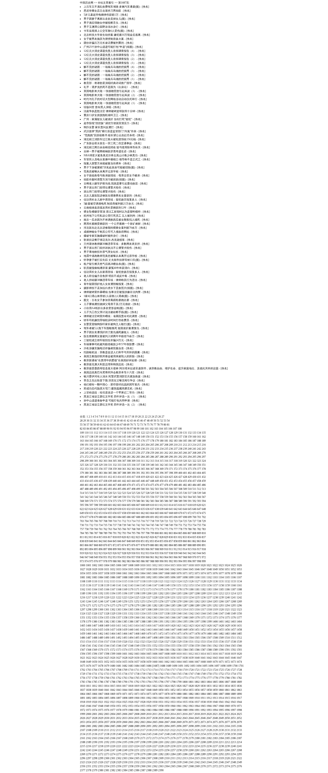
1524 (149, 641)
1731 (94, 673)
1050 (221, 569)
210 (176, 444)
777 (176, 529)
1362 (149, 617)
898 (110, 549)
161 (199, 436)
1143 (130, 585)
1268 (233, 601)
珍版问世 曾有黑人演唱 (97, 107)
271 (82, 456)
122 (143, 432)
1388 (142, 621)
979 (110, 561)
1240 (227, 597)
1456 (227, 629)
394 (152, 472)
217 (82, 448)
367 (152, 468)
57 (88, 424)
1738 (136, 673)
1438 (118, 629)
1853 (179, 690)
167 (101, 440)
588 (176, 501)
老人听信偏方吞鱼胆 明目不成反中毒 (105, 276)
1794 (149, 681)
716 (143, 521)
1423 (191, 625)
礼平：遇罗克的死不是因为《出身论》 (106, 87)
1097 (179, 577)
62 (104, 424)
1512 (239, 637)
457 (194, 481)
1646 (233, 657)
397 (166, 472)
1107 (239, 577)
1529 (179, 641)
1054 (82, 573)
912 (176, 549)
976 (96, 561)
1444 (155, 629)
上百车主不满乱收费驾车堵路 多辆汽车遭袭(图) (112, 6)
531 (162, 493)
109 (82, 432)
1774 (191, 677)
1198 (136, 593)
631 (124, 509)
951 (105, 557)
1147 (155, 585)
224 (115, 448)
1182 (203, 589)
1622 (88, 657)
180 (162, 440)
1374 (221, 617)
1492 (118, 637)
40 (121, 420)
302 (101, 460)
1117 (136, 581)
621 (204, 505)
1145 (142, 585)
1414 (136, 625)
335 (129, 464)
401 (185, 472)
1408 (100, 625)
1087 (118, 577)
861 (190, 541)
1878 (167, 694)
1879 (173, 694)
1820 (142, 685)
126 (162, 432)
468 (119, 485)
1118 (142, 581)
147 (133, 436)
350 (199, 464)
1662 (167, 661)
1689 (168, 665)
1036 (136, 569)
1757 (88, 677)
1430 (233, 625)
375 (190, 468)
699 (190, 517)
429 (190, 476)
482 (185, 485)
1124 (179, 581)
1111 (100, 581)
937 (166, 553)
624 (91, 509)
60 (98, 424)
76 (151, 424)
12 (112, 416)
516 (91, 493)
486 (204, 485)
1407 (94, 625)
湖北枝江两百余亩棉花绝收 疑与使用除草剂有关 (112, 147)
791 (115, 533)
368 (157, 468)
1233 (185, 597)
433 (82, 481)
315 (162, 460)
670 (180, 513)
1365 (167, 617)
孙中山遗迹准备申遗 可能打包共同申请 (107, 400)
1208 (197, 593)
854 (157, 541)
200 (129, 444)
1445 (161, 629)
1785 (94, 681)
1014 (167, 565)
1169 (124, 589)
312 (147, 460)
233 (157, 448)
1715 (161, 669)
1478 (197, 633)
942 (190, 553)
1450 (191, 629)
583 (152, 501)
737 (115, 525)
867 (91, 545)
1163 (88, 589)
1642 (209, 657)
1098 (185, 577)
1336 (155, 613)
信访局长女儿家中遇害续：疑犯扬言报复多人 (110, 199)
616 (180, 505)
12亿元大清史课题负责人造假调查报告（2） (110, 59)
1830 (203, 685)
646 (194, 509)
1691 (180, 665)
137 (87, 436)
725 (185, 521)
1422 (185, 625)
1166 (106, 589)
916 (194, 549)
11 (109, 416)
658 (124, 513)
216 (204, 444)
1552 (155, 645)
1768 (155, 677)
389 (129, 472)
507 (176, 489)
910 (166, 549)
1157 (215, 585)
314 (157, 460)
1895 (106, 698)
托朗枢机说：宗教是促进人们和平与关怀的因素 (112, 352)
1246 (100, 601)
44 (134, 420)
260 (157, 452)
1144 (136, 585)
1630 (136, 657)
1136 (88, 585)
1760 (106, 677)
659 (129, 513)
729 (204, 521)
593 (199, 501)
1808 (233, 681)
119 (129, 432)
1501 (173, 637)
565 (194, 497)
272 (87, 456)
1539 (239, 641)
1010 (142, 565)
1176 (167, 589)
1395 (185, 621)
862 (194, 541)
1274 (106, 605)
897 (105, 549)
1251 (130, 601)
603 (119, 505)
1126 (191, 581)
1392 (167, 621)
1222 (118, 597)
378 (204, 468)
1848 (149, 690)
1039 (155, 569)
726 (190, 521)
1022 (215, 565)
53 (165, 420)
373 (180, 468)
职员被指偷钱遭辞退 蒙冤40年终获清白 (107, 268)
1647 (239, 657)
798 (147, 533)
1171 (136, 589)
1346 (215, 613)
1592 (233, 649)
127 (166, 432)
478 (166, 485)
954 (119, 557)
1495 (136, 637)
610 (152, 505)
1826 (179, 685)
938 (171, 553)
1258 (173, 601)
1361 (142, 617)
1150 (173, 585)
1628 (124, 657)
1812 (94, 685)
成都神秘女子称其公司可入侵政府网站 (106, 231)
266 (185, 452)
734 (101, 525)
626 (101, 509)
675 (204, 513)
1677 (94, 665)
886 (180, 545)
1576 (136, 649)
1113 (112, 581)
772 (152, 529)
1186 (227, 589)
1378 (82, 621)
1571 (106, 649)
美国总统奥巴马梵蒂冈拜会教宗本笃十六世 (109, 372)
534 (176, 493)
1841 (106, 690)
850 (138, 541)
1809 (239, 681)
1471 (155, 633)
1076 (215, 573)
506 (171, 489)
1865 (88, 694)
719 (157, 521)
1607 (161, 653)
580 (138, 501)
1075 (209, 573)
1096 (173, 577)
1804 (209, 681)
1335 (149, 613)
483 (190, 485)
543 (91, 497)
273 (91, 456)
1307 (142, 609)
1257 (167, 601)
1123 (173, 581)
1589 (215, 649)
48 (148, 420)
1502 (179, 637)
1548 (130, 645)
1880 (179, 694)
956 (129, 557)
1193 (106, 593)
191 (87, 444)
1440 (130, 629)
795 (133, 533)
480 (176, 485)
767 (129, 529)
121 (138, 432)
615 (176, 505)
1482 (221, 633)
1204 (173, 593)
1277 (124, 605)
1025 (233, 565)
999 (204, 561)
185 (185, 440)
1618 (227, 653)
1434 (94, 629)
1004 (106, 565)
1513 (82, 641)
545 (101, 497)
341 (157, 464)
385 (110, 472)
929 (129, 553)
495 (119, 489)
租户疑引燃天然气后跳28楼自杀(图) (105, 263)
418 (138, 476)
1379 (88, 621)
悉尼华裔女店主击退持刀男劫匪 (102, 10)
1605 (149, 653)
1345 (209, 613)
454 (180, 481)
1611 (185, 653)
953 (115, 557)
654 (105, 513)
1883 (197, 694)
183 (176, 440)
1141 (118, 585)
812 (87, 537)
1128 (203, 581)
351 (204, 464)
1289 (197, 605)
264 (176, 452)
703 (82, 521)
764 (115, 529)
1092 (149, 577)
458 (199, 481)
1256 (161, 601)
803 (171, 533)
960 (147, 557)
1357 (118, 617)
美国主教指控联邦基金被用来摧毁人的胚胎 (109, 356)
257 (143, 452)
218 (87, 448)
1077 (221, 573)
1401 (221, 621)
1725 (221, 669)
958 (138, 557)
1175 (161, 589)
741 (133, 525)
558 (162, 497)
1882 (191, 694)
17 (129, 416)
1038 (149, 569)
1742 (161, 673)
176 (143, 440)
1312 (173, 609)
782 (199, 529)
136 (82, 436)
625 (96, 509)
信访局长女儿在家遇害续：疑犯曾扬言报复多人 (112, 272)
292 (180, 456)
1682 (124, 665)
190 (82, 444)
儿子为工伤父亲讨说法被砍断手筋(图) (106, 312)
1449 (185, 629)
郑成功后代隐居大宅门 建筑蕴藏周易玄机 (108, 388)
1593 (239, 649)
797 (143, 533)
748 (166, 525)
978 (105, 561)
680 (101, 517)
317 (171, 460)
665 (157, 513)
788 (101, 533)
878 (143, 545)
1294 (227, 605)
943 (194, 553)
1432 (82, 629)
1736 (124, 673)
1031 (106, 569)
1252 (136, 601)
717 (147, 521)
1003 (100, 565)
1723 (209, 669)
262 (166, 452)
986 (143, 561)
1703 (88, 669)
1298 (88, 609)
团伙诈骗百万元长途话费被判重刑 (104, 42)
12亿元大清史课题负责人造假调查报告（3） (110, 54)
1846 (136, 690)
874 (124, 545)
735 (105, 525)
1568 (88, 649)
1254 (149, 601)
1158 (221, 585)
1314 (185, 609)
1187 (233, 589)
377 (199, 468)
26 (159, 416)
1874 (142, 694)
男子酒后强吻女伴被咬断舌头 (101, 22)
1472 (161, 633)
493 (110, 489)
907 (152, 549)
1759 (100, 677)
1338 (167, 613)
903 (133, 549)
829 (166, 537)
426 (176, 476)
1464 (112, 633)
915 (190, 549)
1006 (118, 565)
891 (204, 545)
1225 (136, 597)
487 (82, 489)
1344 (203, 613)
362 (129, 468)
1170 (130, 589)
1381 (100, 621)
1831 (209, 685)
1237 (209, 597)
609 (147, 505)
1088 (124, 577)
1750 (209, 673)
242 (199, 448)
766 (124, 529)
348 (190, 464)
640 (166, 509)
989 (157, 561)
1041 (167, 569)
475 (152, 485)
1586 (197, 649)
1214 (233, 593)
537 (190, 493)
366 (147, 468)
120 (133, 432)
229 (138, 448)
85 (91, 428)
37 (111, 420)
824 (143, 537)
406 (82, 476)
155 (171, 436)
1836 (239, 685)
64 (111, 424)
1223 (124, 597)
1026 (239, 565)
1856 (197, 690)
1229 (161, 597)
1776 (203, 677)
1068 (167, 573)
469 (124, 485)
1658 (142, 661)
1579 (155, 649)
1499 (161, 637)
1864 (82, 694)
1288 (191, 605)
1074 (203, 573)
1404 (239, 621)
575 (115, 501)
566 (199, 497)
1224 (130, 597)
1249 (118, 601)
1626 (112, 657)
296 (199, 456)
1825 (173, 685)
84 (88, 428)
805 (180, 533)
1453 (209, 629)
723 (176, 521)
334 (124, 464)
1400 (215, 621)
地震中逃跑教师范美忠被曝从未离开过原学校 (110, 255)
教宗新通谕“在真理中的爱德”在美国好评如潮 (110, 360)
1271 (88, 605)
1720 (191, 669)
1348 (227, 613)
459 (204, 481)
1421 (179, 625)
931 (138, 553)
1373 (215, 617)
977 (101, 561)
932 (143, 553)
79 (161, 424)
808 (194, 533)
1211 (215, 593)
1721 (197, 669)
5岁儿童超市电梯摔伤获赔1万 (101, 14)
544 (96, 497)
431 (199, 476)
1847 (142, 690)
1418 (161, 625)
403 (194, 472)
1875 (149, 694)
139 (96, 436)
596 (87, 505)
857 (171, 541)
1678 (100, 665)
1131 (221, 581)
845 (115, 541)
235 (166, 448)
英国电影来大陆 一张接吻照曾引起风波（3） (110, 91)
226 (124, 448)
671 (185, 513)
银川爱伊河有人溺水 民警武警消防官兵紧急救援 (112, 376)
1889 (233, 694)
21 (142, 416)
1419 (167, 625)
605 (129, 505)
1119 (149, 581)
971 (199, 557)
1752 (221, 673)
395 (157, 472)
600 (105, 505)
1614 (203, 653)
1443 (149, 629)
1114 (118, 581)
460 (82, 485)
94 (121, 428)
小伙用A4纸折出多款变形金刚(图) (104, 308)
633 (133, 509)
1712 (142, 669)
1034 (124, 569)
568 (82, 501)
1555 (173, 645)
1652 (106, 661)
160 (194, 436)
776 (171, 529)
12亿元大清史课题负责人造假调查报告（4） (110, 50)
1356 (112, 617)
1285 (173, 605)
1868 (106, 694)
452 (171, 481)
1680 (112, 665)
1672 (227, 661)
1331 (124, 613)
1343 (197, 613)
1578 (149, 649)
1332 (130, 613)
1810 (82, 685)
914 (185, 549)
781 (194, 529)
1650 (94, 661)
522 (119, 493)
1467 (130, 633)
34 (101, 420)
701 (199, 517)
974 (87, 561)
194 (101, 444)
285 (147, 456)
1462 (100, 633)
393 (147, 472)
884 (171, 545)
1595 (88, 653)
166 (96, 440)
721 (166, 521)
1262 (197, 601)
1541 (88, 645)
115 (110, 432)
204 (147, 444)
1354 (100, 617)
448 (152, 481)
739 (124, 525)
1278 (130, 605)
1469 (142, 633)
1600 (118, 653)
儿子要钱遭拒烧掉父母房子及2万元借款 (107, 304)
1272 (94, 605)
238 (180, 448)
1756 (82, 677)
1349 (233, 613)
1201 (155, 593)
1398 (203, 621)
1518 (112, 641)
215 (199, 444)
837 (204, 537)
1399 (209, 621)
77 (155, 424)
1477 (191, 633)
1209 (203, 593)
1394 (179, 621)
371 (171, 468)
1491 (112, 637)
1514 (88, 641)
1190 (88, 593)
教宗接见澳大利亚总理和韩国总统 (104, 364)
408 (91, 476)
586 (166, 501)
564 (190, 497)
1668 (203, 661)
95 (124, 428)
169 (110, 440)
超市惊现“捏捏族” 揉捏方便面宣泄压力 (106, 123)
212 (185, 444)
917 (199, 549)
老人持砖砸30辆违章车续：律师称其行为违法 (110, 280)
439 (110, 481)
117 (119, 432)
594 (204, 501)
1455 (221, 629)
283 (138, 456)
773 (157, 529)
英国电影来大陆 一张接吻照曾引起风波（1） (110, 103)
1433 (88, 629)
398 (171, 472)
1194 (112, 593)
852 (147, 541)
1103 (215, 577)
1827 (185, 685)
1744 (173, 673)
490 (96, 489)
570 (91, 501)
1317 (203, 609)
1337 (161, 613)
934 (152, 553)
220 (96, 448)
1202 (161, 593)
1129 (209, 581)
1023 (221, 565)
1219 (100, 597)
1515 (94, 641)
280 (124, 456)
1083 (94, 577)
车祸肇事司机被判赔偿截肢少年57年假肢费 (109, 344)
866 (87, 545)
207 (162, 444)
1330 (118, 613)
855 (162, 541)
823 (138, 537)
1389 (149, 621)
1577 (142, 649)
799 (152, 533)
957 (133, 557)
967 (180, 557)
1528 (173, 641)
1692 (186, 665)
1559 (197, 645)
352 (82, 468)
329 (101, 464)
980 (115, 561)
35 (104, 420)
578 (129, 501)
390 (133, 472)
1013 (161, 565)
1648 (82, 661)
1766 (142, 677)
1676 (88, 665)
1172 (142, 589)
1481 (215, 633)
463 (96, 485)
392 (143, 472)
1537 (227, 641)
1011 (149, 565)
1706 (106, 669)
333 (119, 464)
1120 (155, 581)
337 (138, 464)
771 (147, 529)
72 (138, 424)
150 (147, 436)
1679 (106, 665)
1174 (155, 589)
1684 (136, 665)
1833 (221, 685)
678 (91, 517)
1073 (197, 573)
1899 (130, 698)
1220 (106, 597)
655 (110, 513)
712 (124, 521)
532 (166, 493)
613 (166, 505)
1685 (142, 665)
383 (101, 472)
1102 (209, 577)
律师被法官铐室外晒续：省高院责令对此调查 (110, 316)
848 (129, 541)
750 (176, 525)
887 (185, 545)
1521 (130, 641)
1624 (100, 657)
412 (110, 476)
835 (194, 537)
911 (171, 549)
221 (101, 448)
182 (171, 440)
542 (87, 497)
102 (151, 428)
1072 (191, 573)
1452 (203, 629)
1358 (124, 617)
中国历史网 (86, 2)
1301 (106, 609)
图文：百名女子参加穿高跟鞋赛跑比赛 (106, 300)
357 (105, 468)
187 (194, 440)
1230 (167, 597)
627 (105, 509)
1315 (191, 609)
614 (171, 505)
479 (171, 485)
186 (190, 440)
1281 (149, 605)
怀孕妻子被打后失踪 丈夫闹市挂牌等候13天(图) (112, 259)
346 (180, 464)
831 (176, 537)
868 (96, 545)
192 (91, 444)
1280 (142, 605)
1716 (167, 669)
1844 (124, 690)
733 (96, 525)
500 (143, 489)
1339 (173, 613)
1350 (239, 613)
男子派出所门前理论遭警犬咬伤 (102, 187)
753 (190, 525)
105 (166, 428)
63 (108, 424)
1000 (82, 565)
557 (157, 497)
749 (171, 525)
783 (204, 529)
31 (91, 420)
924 (105, 553)
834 (190, 537)
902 (129, 549)
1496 (142, 637)
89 (104, 428)
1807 (227, 681)
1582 (173, 649)
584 (157, 501)
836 (199, 537)
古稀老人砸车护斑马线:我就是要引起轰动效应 (111, 183)
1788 (112, 681)
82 (81, 428)
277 (110, 456)
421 (152, 476)
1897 (118, 698)
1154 (197, 585)
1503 (185, 637)
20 (139, 416)
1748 (197, 673)
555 (147, 497)
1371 (203, 617)
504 (162, 489)
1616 (215, 653)
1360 (136, 617)
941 (185, 553)
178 (152, 440)
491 (101, 489)
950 (101, 557)
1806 (221, 681)
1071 (185, 573)
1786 (100, 681)
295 (194, 456)
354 (91, 468)
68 (124, 424)
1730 (88, 673)
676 (82, 517)
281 (129, 456)
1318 (209, 609)
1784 (88, 681)
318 (176, 460)
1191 (94, 593)
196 (110, 444)
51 (158, 420)
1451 (197, 629)
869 (101, 545)
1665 (185, 661)
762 (105, 529)
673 (194, 513)
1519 (118, 641)
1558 (191, 645)
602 (115, 505)
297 (204, 456)
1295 (233, 605)
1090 (136, 577)
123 (147, 432)
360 (119, 468)
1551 (149, 645)
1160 (233, 585)
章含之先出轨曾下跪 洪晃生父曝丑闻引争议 (109, 380)
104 (161, 428)
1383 (112, 621)
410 (101, 476)
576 (119, 501)
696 (176, 517)
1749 (203, 673)
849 (133, 541)
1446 (167, 629)
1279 (136, 605)
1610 (179, 653)
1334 (142, 613)
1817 (124, 685)
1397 (197, 621)
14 (119, 416)
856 (166, 541)
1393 (173, 621)
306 (119, 460)
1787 (106, 681)
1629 (130, 657)
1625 (106, 657)
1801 (191, 681)
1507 (209, 637)
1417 (155, 625)
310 (138, 460)
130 (180, 432)
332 (115, 464)
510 (190, 489)
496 (124, 489)
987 (147, 561)
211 (180, 444)
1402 (227, 621)
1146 (149, 585)
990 (162, 561)
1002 (94, 565)
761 (101, 529)
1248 (112, 601)
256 (138, 452)
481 (180, 485)
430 (194, 476)
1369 (191, 617)
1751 (215, 673)
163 (82, 440)
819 (119, 537)
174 (133, 440)
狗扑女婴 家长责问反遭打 (99, 127)
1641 (203, 657)
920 (87, 553)
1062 (130, 573)
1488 (94, 637)
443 (129, 481)
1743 (167, 673)
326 (87, 464)
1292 (215, 605)
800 (157, 533)
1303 (118, 609)
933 (147, 553)
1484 (233, 633)
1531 (191, 641)
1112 (106, 581)
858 (176, 541)
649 (82, 513)
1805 (215, 681)
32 (94, 420)
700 (194, 517)
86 (94, 428)
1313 (179, 609)
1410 (112, 625)
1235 (197, 597)
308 (129, 460)
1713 (149, 669)
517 (96, 493)
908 (157, 549)
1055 (88, 573)
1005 (112, 565)
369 (162, 468)
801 (162, 533)
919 (82, 553)
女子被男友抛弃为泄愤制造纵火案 (104, 38)
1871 (124, 694)
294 (190, 456)
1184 (215, 589)
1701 (241, 665)
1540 (82, 645)
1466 (124, 633)
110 (87, 432)
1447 (173, 629)
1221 (112, 597)
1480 (209, 633)
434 (87, 481)
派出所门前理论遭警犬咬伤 (100, 191)
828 (162, 537)
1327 (100, 613)
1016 (179, 565)
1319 (215, 609)
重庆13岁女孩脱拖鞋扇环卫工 (101, 115)
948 (91, 557)
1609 (173, 653)
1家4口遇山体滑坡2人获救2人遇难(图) (106, 296)
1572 (112, 649)
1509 (221, 637)
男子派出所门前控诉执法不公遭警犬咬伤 (108, 247)
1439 (124, 629)
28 (81, 420)
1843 (118, 690)
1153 (191, 585)
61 (101, 424)
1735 (118, 673)
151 (152, 436)
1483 (227, 633)
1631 (142, 657)
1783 (82, 681)
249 (105, 452)
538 (194, 493)
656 (115, 513)
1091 (142, 577)
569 (87, 501)
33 (98, 420)
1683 (130, 665)
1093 (155, 577)
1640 (197, 657)
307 (124, 460)
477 (162, 485)
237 (176, 448)
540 (204, 493)
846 (119, 541)
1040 (161, 569)
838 (82, 541)
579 (133, 501)
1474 (173, 633)
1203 (167, 593)
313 (152, 460)
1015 (173, 565)
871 (110, 545)
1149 (167, 585)
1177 (173, 589)
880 (152, 545)
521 (115, 493)
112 (96, 432)
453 (176, 481)
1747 (191, 673)
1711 (136, 669)
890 (199, 545)
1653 (112, 661)
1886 (215, 694)
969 (190, 557)
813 (91, 537)
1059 (112, 573)
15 (122, 416)
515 (87, 493)
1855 (191, 690)
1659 (149, 661)
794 (129, 533)
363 (133, 468)
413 (115, 476)
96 (128, 428)
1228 (155, 597)
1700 (235, 665)
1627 (118, 657)
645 (190, 509)
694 (166, 517)
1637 (179, 657)
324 (204, 460)
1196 (124, 593)
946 (82, 557)
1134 (239, 581)
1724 (215, 669)
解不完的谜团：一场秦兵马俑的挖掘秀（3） (110, 71)
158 (185, 436)
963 (162, 557)
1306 (136, 609)
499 (138, 489)
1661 (161, 661)
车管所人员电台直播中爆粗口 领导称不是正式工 (112, 159)
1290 (203, 605)
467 (115, 485)
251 (115, 452)
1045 (191, 569)
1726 (227, 669)
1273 (100, 605)
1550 (142, 645)
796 (138, 533)
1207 (191, 593)
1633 (155, 657)
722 (171, 521)
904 (138, 549)
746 (157, 525)
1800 (185, 681)
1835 (233, 685)
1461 (94, 633)
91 (111, 428)
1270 (82, 605)
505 (166, 489)
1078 (227, 573)
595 (82, 505)
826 (152, 537)
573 (105, 501)
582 (147, 501)
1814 (106, 685)
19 (136, 416)
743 (143, 525)
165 (91, 440)
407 (87, 476)
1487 (88, 637)
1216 (82, 597)
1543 (100, 645)
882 (162, 545)
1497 (149, 637)
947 (87, 557)
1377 (239, 617)
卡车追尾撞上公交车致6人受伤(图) (104, 30)
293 (185, 456)
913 (180, 549)
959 (143, 557)
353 (87, 468)
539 (199, 493)
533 (171, 493)
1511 (233, 637)
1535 (215, 641)
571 (96, 501)
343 (166, 464)
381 (91, 472)
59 (94, 424)
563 (185, 497)
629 (115, 509)
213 (190, 444)
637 (152, 509)
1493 (124, 637)
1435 (100, 629)
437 (101, 481)
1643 (215, 657)
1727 (233, 669)
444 (133, 481)
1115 (124, 581)
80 (165, 424)
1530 (185, 641)
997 (194, 561)
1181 (197, 589)
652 (96, 513)
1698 (223, 665)
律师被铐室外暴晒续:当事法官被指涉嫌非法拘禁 (112, 292)
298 (82, 460)
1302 (112, 609)
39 (118, 420)
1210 (209, 593)
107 (175, 428)
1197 (130, 593)
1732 (100, 673)
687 (133, 517)
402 (190, 472)
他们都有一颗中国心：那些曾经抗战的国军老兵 (112, 384)
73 (141, 424)
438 (105, 481)
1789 (118, 681)
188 (199, 440)
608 (143, 505)
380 (87, 472)
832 (180, 537)
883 (166, 545)
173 (129, 440)
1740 (149, 673)
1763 (124, 677)
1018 (191, 565)
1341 (185, 613)
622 (82, 509)
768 (133, 529)
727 (194, 521)
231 (147, 448)
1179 (185, 589)
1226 (142, 597)
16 (126, 416)
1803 (203, 681)
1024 (227, 565)
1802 (197, 681)
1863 (239, 690)
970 (194, 557)
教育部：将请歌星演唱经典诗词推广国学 (108, 83)
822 (133, 537)
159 (190, 436)
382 (96, 472)
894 (91, 549)
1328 (106, 613)
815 (101, 537)
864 (204, 541)
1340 (179, 613)
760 (96, 529)
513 (204, 489)
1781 (233, 677)
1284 (167, 605)
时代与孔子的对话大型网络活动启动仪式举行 (110, 99)
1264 (209, 601)
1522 (136, 641)
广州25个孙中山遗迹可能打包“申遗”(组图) (108, 46)
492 (105, 489)
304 (110, 460)
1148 (161, 585)
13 (116, 416)
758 (87, 529)
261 (162, 452)
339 (147, 464)
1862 (233, 690)
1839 (94, 690)
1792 (136, 681)
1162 (82, 589)
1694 (198, 665)
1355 (106, 617)
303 (105, 460)
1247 (106, 601)
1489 (100, 637)
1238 (215, 597)
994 (180, 561)
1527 (167, 641)
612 (162, 505)
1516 (100, 641)
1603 (136, 653)
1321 (227, 609)
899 (115, 549)
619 (194, 505)
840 (91, 541)
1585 (191, 649)
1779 (221, 677)
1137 (94, 585)
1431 (239, 625)
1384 (118, 621)
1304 (124, 609)
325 (82, 464)
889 (194, 545)
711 (119, 521)
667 (166, 513)
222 (105, 448)
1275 (112, 605)
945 (204, 553)
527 (143, 493)
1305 (130, 609)
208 (166, 444)
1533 (203, 641)
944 (199, 553)
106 (170, 428)
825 (147, 537)
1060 (118, 573)
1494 (130, 637)
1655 (124, 661)
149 (143, 436)
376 (194, 468)
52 (161, 420)
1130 (215, 581)
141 (105, 436)
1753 (227, 673)
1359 (130, 617)
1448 (179, 629)
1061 (124, 573)
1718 (179, 669)
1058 (106, 573)
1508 (215, 637)
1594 (82, 653)
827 (157, 537)
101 (147, 428)
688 (138, 517)
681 (105, 517)
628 (110, 509)
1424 (197, 625)
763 (110, 529)
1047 (203, 569)
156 (176, 436)
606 (133, 505)
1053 (239, 569)
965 (171, 557)
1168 (118, 589)
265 (180, 452)
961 (152, 557)
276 (105, 456)
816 (105, 537)
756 (204, 525)
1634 (161, 657)
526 (138, 493)
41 (124, 420)
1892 (88, 698)
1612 (191, 653)
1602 (130, 653)
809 (199, 533)
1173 (149, 589)
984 (133, 561)
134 (199, 432)
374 (185, 468)
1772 (179, 677)
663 (147, 513)
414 (119, 476)
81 (168, 424)
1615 (209, 653)
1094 (161, 577)
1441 (136, 629)
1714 (155, 669)
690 (147, 517)
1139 (106, 585)
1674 (239, 661)
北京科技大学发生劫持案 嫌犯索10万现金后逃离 (112, 34)
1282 (155, 605)
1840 (100, 690)
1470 (149, 633)
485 (199, 485)
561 (176, 497)
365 (143, 468)
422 (157, 476)
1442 (142, 629)
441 (119, 481)
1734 (112, 673)
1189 (82, 593)
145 (124, 436)
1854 (185, 690)
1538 (233, 641)
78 (158, 424)
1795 (155, 681)
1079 (233, 573)
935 (157, 553)
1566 (239, 645)
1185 (221, 589)
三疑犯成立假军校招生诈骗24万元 (104, 340)
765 (119, 529)
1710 (130, 669)
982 (124, 561)
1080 (239, 573)
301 (96, 460)
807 (190, 533)
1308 (149, 609)
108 (180, 428)
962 (157, 557)
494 (115, 489)
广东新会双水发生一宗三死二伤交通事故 (108, 143)
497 (129, 489)
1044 (185, 569)
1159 (227, 585)
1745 (179, 673)
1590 (221, 649)
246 (91, 452)
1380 (94, 621)
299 (87, 460)
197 (115, 444)
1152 (185, 585)
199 (124, 444)
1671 (221, 661)
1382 (106, 621)
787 (96, 533)
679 (96, 517)
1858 (209, 690)
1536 (221, 641)
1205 (179, 593)
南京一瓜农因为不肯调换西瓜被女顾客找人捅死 (112, 219)
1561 (209, 645)
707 (101, 521)
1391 (161, 621)
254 (129, 452)
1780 (227, 677)
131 (185, 432)
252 (119, 452)
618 (190, 505)
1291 (209, 605)
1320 (221, 609)
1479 (203, 633)
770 (143, 529)
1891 (82, 698)
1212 (221, 593)
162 (204, 436)
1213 (227, 593)
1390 (155, 621)
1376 (233, 617)
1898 (124, 698)
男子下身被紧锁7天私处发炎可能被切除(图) (109, 167)
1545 (112, 645)
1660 (155, 661)
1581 (167, 649)
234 (162, 448)
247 (96, 452)
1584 (185, 649)
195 (105, 444)
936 (162, 553)
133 (194, 432)
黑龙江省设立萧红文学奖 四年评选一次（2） (110, 404)
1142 (124, 585)
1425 (203, 625)
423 (162, 476)
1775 (197, 677)
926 (115, 553)
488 (87, 489)
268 (194, 452)
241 (194, 448)
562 (180, 497)
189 (204, 440)
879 (147, 545)
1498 (155, 637)
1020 (203, 565)
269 (199, 452)
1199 (142, 593)
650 (87, 513)
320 (185, 460)
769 (138, 529)
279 (119, 456)
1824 (167, 685)
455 (185, 481)
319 (180, 460)
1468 (136, 633)
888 (190, 545)
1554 (167, 645)
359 (115, 468)
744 (147, 525)
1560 (203, 645)
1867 (100, 694)
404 (199, 472)
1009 (136, 565)
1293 (221, 605)
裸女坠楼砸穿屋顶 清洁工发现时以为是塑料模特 (112, 211)
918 (204, 549)
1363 (155, 617)
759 (91, 529)
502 (152, 489)
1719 (185, 669)
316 (166, 460)
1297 (82, 609)
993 (176, 561)
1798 (173, 681)
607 (138, 505)
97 (131, 428)
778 (180, 529)
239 (185, 448)
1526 (161, 641)
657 (119, 513)
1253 (142, 601)
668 (171, 513)
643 (180, 509)
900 (119, 549)
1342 (191, 613)
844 (110, 541)
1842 (112, 690)
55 (81, 424)
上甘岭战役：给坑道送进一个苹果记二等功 (109, 392)
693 (162, 517)
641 (171, 509)
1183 (209, 589)
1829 (197, 685)
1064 (142, 573)
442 (124, 481)
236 (171, 448)
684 (119, 517)
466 (110, 485)
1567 (82, 649)
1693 (192, 665)
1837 (82, 690)
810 (204, 533)
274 (96, 456)
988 (152, 561)
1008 (130, 565)
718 (152, 521)
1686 (149, 665)
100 (142, 428)
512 (199, 489)
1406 (88, 625)
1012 (155, 565)
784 (82, 533)
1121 (161, 581)
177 (147, 440)
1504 (191, 637)
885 (176, 545)
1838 (88, 690)
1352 (88, 617)
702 (204, 517)
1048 (209, 569)
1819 (136, 685)
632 (129, 509)
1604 (142, 653)
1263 (203, 601)
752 (185, 525)
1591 (227, 649)
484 (194, 485)
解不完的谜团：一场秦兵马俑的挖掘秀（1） (110, 79)
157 (180, 436)
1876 (155, 694)
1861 (227, 690)
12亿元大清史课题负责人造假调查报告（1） (110, 63)
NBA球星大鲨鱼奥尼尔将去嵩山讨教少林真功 (111, 155)
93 (118, 428)
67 (121, 424)
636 (147, 509)
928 (124, 553)
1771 (173, 677)
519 (105, 493)
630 (119, 509)
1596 (94, 653)
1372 (209, 617)
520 (110, 493)
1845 (130, 690)
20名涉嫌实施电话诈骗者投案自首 (104, 348)
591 (190, 501)
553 (138, 497)
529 (152, 493)
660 (133, 513)
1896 (112, 698)
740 (129, 525)
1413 (130, 625)
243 (204, 448)
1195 (118, 593)
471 (133, 485)
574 (110, 501)
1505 (197, 637)
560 (171, 497)
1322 (233, 609)
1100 (197, 577)
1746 (185, 673)
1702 (82, 669)
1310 (161, 609)
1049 (215, 569)
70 (131, 424)
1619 (233, 653)
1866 (94, 694)
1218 (94, 597)
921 (91, 553)
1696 (211, 665)
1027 (82, 569)
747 (162, 525)
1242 (239, 597)
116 (115, 432)
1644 (221, 657)
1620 (239, 653)
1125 (185, 581)
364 (138, 468)
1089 (130, 577)
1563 (221, 645)
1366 (173, 617)
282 (133, 456)
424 (166, 476)
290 (171, 456)
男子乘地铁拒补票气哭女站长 (101, 251)
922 (96, 553)
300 (91, 460)
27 (163, 416)
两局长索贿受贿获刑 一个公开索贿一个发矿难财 (112, 223)
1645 (227, 657)
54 (168, 420)
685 (124, 517)
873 (119, 545)
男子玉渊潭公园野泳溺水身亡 (101, 26)
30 (88, 420)
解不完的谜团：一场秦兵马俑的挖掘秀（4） (110, 67)
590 (185, 501)
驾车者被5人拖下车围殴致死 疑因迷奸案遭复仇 (111, 328)
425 (171, 476)
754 (194, 525)
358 (110, 468)
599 (101, 505)
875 (129, 545)
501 (147, 489)
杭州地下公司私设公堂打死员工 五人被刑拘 (109, 215)
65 (114, 424)
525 (133, 493)
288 (162, 456)
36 (108, 420)
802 (166, 533)
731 (87, 525)
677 (87, 517)
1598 (106, 653)
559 (166, 497)
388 (124, 472)
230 (143, 448)
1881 (185, 694)
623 (87, 509)
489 (91, 489)
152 (157, 436)
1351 (82, 617)
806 (185, 533)
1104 (221, 577)
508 (180, 489)
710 (115, 521)
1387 (136, 621)
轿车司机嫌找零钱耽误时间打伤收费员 (106, 320)
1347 (221, 613)
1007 (124, 565)
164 (87, 440)
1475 (179, 633)
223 (110, 448)
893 (87, 549)
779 (185, 529)
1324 (82, 613)
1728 (239, 669)
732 (91, 525)
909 (162, 549)
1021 (209, 565)
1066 (155, 573)
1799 (179, 681)
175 (138, 440)
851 (143, 541)
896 (101, 549)
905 (143, 549)
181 (166, 440)
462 (91, 485)
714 (133, 521)
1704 (94, 669)
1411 (118, 625)
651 (91, 513)
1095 (167, 577)
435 (91, 481)
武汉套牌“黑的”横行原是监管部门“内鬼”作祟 (110, 131)
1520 (124, 641)
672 (190, 513)
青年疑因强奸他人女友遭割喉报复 (104, 284)
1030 (100, 569)
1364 (161, 617)
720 (162, 521)
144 (119, 436)
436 (96, 481)
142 (110, 436)
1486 (82, 637)
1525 (155, 641)
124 (152, 432)
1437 (112, 629)
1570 (100, 649)
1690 (174, 665)
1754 (233, 673)
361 (124, 468)
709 (110, 521)
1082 (88, 577)
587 (171, 501)
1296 (239, 605)
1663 (173, 661)
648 (204, 509)
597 (91, 505)
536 (185, 493)
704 (87, 521)
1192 (100, 593)
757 (82, 529)
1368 (185, 617)
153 (162, 436)
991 (166, 561)
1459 (82, 633)
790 (110, 533)
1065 (149, 573)
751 (180, 525)
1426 (209, 625)
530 (157, 493)
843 (105, 541)
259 (152, 452)
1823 (161, 685)
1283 (161, 605)
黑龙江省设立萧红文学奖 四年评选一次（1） (110, 396)
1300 (100, 609)
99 (138, 428)
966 (176, 557)
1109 (88, 581)
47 (144, 420)
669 (176, 513)
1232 (179, 597)
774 (162, 529)
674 (199, 513)
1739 (142, 673)
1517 (106, 641)
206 (157, 444)
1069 (173, 573)
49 (151, 420)
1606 (155, 653)
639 (162, 509)
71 (134, 424)
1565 (233, 645)
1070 (179, 573)
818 (115, 537)
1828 (191, 685)
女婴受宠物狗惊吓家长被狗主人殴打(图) (107, 324)
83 (84, 428)
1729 (82, 673)
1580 (161, 649)
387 (119, 472)
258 (147, 452)
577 (124, 501)
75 (148, 424)
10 (106, 416)
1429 (227, 625)
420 (147, 476)
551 (129, 497)
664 (152, 513)
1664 (179, 661)
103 (156, 428)
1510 (227, 637)
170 (115, 440)
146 (129, 436)
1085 (106, 577)
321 (190, 460)
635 (143, 509)
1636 (173, 657)
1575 (130, 649)
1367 (179, 617)
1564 (227, 645)
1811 (88, 685)
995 (185, 561)
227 (129, 448)
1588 (209, 649)
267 (190, 452)
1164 (94, 589)
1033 (118, 569)
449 (157, 481)
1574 (124, 649)
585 (162, 501)
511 (194, 489)
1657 (136, 661)
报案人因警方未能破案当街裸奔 (102, 163)
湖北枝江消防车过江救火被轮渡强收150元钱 (110, 139)
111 (91, 432)
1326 (94, 613)
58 (91, 424)
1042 (173, 569)
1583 (179, 649)
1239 (221, 597)
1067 (161, 573)
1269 (239, 601)
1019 (197, 565)
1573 (118, 649)
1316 (197, 609)
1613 (197, 653)
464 (101, 485)
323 (199, 460)
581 (143, 501)
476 (157, 485)
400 (180, 472)
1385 (124, 621)
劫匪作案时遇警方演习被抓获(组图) (105, 179)
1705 (100, 669)
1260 (185, 601)
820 (124, 537)
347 (185, 464)
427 (180, 476)
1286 (179, 605)
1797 (167, 681)
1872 (130, 694)
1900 (136, 698)
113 (101, 432)
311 (143, 460)
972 (204, 557)
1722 (203, 669)
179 (157, 440)
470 (129, 485)
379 (82, 472)
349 (194, 464)
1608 (167, 653)
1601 (124, 653)
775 (166, 529)
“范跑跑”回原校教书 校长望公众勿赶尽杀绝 (109, 135)
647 (199, 509)
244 (82, 452)
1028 (88, 569)
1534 (209, 641)
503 (157, 489)
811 (82, 537)
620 (199, 505)
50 (155, 420)
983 (129, 561)
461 (87, 485)
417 (133, 476)
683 (115, 517)
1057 (100, 573)
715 (138, 521)
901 (124, 549)
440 (115, 481)
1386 (130, 621)
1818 (130, 685)
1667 (197, 661)
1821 (149, 685)
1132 (227, 581)
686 (129, 517)
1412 (124, 625)
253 (124, 452)
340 (152, 464)
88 (101, 428)
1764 (130, 677)
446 (143, 481)
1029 (94, 569)
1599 (112, 653)
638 (157, 509)
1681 (118, 665)
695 (171, 517)
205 (152, 444)
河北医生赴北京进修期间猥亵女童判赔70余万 (110, 227)
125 (157, 432)
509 (185, 489)
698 (185, 517)
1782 (239, 677)
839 (87, 541)
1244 (88, 601)
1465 (118, 633)
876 (133, 545)
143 (115, 436)
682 (110, 517)
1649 (88, 661)
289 (166, 456)
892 (82, 549)
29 (84, 420)
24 (153, 416)
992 (171, 561)
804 (176, 533)
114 (105, 432)
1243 (82, 601)
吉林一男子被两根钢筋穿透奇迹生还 (105, 151)
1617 (221, 653)
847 (124, 541)
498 (133, 489)
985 (138, 561)
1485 (239, 633)
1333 (136, 613)
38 (114, 420)
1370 (197, 617)
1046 (197, 569)
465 (105, 485)
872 (115, 545)
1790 (124, 681)
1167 (112, 589)
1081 (82, 577)
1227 (149, 597)
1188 (239, 589)
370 (166, 468)
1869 (112, 694)
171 (119, 440)
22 (146, 416)
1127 (197, 581)
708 (105, 521)
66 (118, 424)
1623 (94, 657)
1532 (197, 641)
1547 (124, 645)
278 (115, 456)
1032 (112, 569)
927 (119, 553)
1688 (162, 665)
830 (171, 537)
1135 (82, 585)
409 (96, 476)
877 (138, 545)
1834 (227, 685)
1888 (227, 694)
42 (128, 420)
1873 (136, 694)
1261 (191, 601)
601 (110, 505)
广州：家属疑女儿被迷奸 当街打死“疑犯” (108, 119)
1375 (227, 617)
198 (119, 444)
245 (87, 452)
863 (199, 541)
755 (199, 525)
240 (190, 448)
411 (105, 476)
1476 (185, 633)
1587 (203, 649)
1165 (100, 589)
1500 (167, 637)
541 (82, 497)
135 (204, 432)
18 (132, 416)
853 (152, 541)
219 (91, 448)
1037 (142, 569)
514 (82, 493)
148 (138, 436)
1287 (185, 605)
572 (101, 501)
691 (152, 517)
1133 (233, 581)
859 (180, 541)
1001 (88, 565)
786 (91, 533)
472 (138, 485)
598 (96, 505)
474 (147, 485)
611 (157, 505)
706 (96, 521)
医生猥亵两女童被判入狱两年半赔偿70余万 (109, 336)
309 (133, 460)
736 (110, 525)
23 (149, 416)
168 (105, 440)
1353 (94, 617)
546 (105, 497)
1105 (227, 577)
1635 (167, 657)
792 (119, 533)
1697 (217, 665)
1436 (106, 629)
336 (133, 464)
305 (115, 460)
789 (105, 533)
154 (166, 436)
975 (91, 561)
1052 (233, 569)
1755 (239, 673)
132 (190, 432)
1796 (161, 681)
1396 (191, 621)
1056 (94, 573)
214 (194, 444)
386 (115, 472)
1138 (100, 585)
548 (115, 497)
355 (96, 468)
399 (176, 472)
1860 (221, 690)
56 (84, 424)
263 (171, 452)
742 (138, 525)
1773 (185, 677)
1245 (94, 601)
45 (138, 420)
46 (141, 420)
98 (134, 428)
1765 (136, 677)
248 (101, 452)
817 (110, 537)
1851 (167, 690)
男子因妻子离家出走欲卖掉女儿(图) (105, 18)
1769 (161, 677)
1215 (239, 593)
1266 (221, 601)
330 (105, 464)
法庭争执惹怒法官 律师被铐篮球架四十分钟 (109, 111)
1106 (233, 577)
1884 (203, 694)
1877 (161, 694)
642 (176, 509)
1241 (233, 597)
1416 (149, 625)
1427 (215, 625)
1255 (155, 601)
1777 (209, 677)
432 (204, 476)
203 (143, 444)
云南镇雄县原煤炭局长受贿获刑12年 (105, 207)
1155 (203, 585)
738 (119, 525)
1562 (215, 645)
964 (166, 557)
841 (96, 541)
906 (147, 549)
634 (138, 509)
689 (143, 517)
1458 (239, 629)
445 (138, 481)
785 (87, 533)
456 (190, 481)
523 (124, 493)
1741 (155, 673)
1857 (203, 690)
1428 (221, 625)
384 (105, 472)
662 (143, 513)
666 (162, 513)
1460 (88, 633)
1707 (112, 669)
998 (199, 561)
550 (124, 497)
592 (194, 501)
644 (185, 509)
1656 (130, 661)
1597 (100, 653)
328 (96, 464)
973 (82, 561)
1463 (106, 633)
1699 (229, 665)
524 (129, 493)
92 (114, 428)
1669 (209, 661)
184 (180, 440)
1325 (88, 613)
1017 (185, 565)
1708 (118, 669)
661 (138, 513)
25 (156, 416)
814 (96, 537)
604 (124, 505)
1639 (191, 657)
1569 (94, 649)
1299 (94, 609)
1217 (88, 597)
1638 (185, 657)
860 (185, 541)
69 (128, 424)
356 (101, 468)
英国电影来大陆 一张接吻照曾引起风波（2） (110, 95)
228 (133, 448)
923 (101, 553)
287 (157, 456)
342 (162, 464)
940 (180, 553)
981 (119, 561)
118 (124, 432)
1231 (173, 597)
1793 (142, 681)
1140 (112, 585)
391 (138, 472)
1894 (100, 698)
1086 (112, 577)
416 (129, 476)
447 (147, 481)
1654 (118, 661)
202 (138, 444)
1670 (215, 661)
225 (119, 448)
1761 (112, 677)
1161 (239, 585)
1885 (209, 694)
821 (129, 537)
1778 (215, 677)
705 (91, 521)
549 (119, 497)
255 (133, 452)
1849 (155, 690)
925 (110, 553)
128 (171, 432)
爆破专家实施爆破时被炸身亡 (101, 235)
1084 (100, 577)
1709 (124, 669)
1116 (130, 581)
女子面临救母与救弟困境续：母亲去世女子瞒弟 (112, 175)
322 (194, 460)
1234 (191, 597)
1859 (215, 690)
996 (190, 561)
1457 (233, 629)
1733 (106, 673)
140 (101, 436)
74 (144, 424)
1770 (167, 677)
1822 (155, 685)
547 (110, 497)
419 (143, 476)
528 (147, 493)
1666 (191, 661)
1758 (94, 677)
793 (124, 533)
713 (129, 521)
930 (133, 553)
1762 (118, 677)
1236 (203, 597)
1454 (215, 629)
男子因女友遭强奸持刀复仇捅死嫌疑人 (106, 332)
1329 (112, 613)
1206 (185, 593)
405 (204, 472)
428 (185, 476)
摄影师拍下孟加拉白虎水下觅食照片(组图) (109, 288)
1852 (173, 690)
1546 (118, 645)
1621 (82, 657)
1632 (149, 657)
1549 (136, 645)
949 (96, 557)
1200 (149, 593)
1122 (167, 581)
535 (180, 493)
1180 (191, 589)
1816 (118, 685)
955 (124, 557)
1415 (142, 625)
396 (162, 472)
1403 (233, 621)
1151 (179, 585)
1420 (173, 625)
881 (157, 545)
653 (101, 513)
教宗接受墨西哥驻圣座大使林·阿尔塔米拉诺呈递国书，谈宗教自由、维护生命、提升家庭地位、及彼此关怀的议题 (151, 368)
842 (101, 541)
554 (143, 497)
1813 (100, 685)
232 (152, 448)
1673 (233, 661)
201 (133, 444)
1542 (94, 645)
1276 (118, 605)
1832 (215, 685)
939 (176, 553)
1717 (173, 669)
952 (110, 557)
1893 (94, 698)
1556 (179, 645)
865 (82, 545)
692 (157, 517)
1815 (112, 685)
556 (152, 497)
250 (110, 452)
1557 (185, 645)
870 (105, 545)
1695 (205, 665)
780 (190, 529)
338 (143, 464)
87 (98, 428)
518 (101, 493)
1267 (227, 601)
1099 (191, 577)
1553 (161, 645)
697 (180, 517)
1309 (155, 609)
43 (131, 420)
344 (171, 464)
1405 (82, 625)
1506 (203, 637)
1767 (149, 677)
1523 (142, 641)
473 (143, 485)
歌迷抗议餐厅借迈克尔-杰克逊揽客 (104, 239)
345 (176, 464)
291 (176, 456)
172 (124, 440)
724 (180, 521)
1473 (167, 633)
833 (185, 537)
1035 (130, 569)
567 (204, 497)
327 (91, 464)
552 (133, 497)
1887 (221, 694)
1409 (106, 625)
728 (199, 521)
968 (185, 557)
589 (180, 501)
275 (101, 456)
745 (152, 525)
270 (204, 452)
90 (108, 428)
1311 (167, 609)
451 (166, 481)
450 (162, 481)
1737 (130, 673)
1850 (161, 690)
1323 (239, 609)
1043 (179, 569)
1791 (130, 681)
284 (143, 456)
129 (176, 432)
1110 (94, 581)
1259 (179, 601)
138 (91, 436)
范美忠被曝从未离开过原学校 (101, 171)
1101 (203, 577)
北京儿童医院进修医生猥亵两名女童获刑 (108, 195)
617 (185, 505)
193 (96, 444)
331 (110, 464)
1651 (100, 661)
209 (171, 444)
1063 (136, 573)
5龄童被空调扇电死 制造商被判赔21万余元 (109, 203)
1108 (82, 581)
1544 (106, 645)
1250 (124, 601)
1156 (209, 585)
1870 (118, 694)
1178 (179, 589)
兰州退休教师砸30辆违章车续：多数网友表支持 (112, 243)
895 (96, 549)
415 (124, 476)
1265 (215, 601)
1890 (239, 694)
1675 (82, 665)
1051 (227, 569)
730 (82, 525)
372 (176, 468)
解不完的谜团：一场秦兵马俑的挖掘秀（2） (110, 75)
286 (152, 456)
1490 (106, 637)
